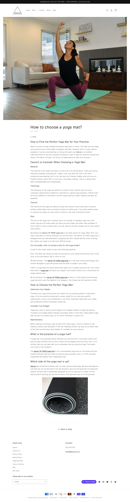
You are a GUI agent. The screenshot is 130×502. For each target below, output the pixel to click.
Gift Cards (16, 471)
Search (15, 447)
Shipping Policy (18, 461)
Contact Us (16, 451)
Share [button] (34, 137)
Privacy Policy (17, 454)
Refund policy (53, 497)
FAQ (14, 467)
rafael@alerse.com (72, 452)
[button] (34, 10)
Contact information (96, 497)
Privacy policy (63, 497)
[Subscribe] (45, 481)
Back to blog (66, 429)
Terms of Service (18, 464)
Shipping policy (84, 497)
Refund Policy (17, 457)
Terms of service (73, 497)
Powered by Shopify (42, 497)
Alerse (34, 497)
